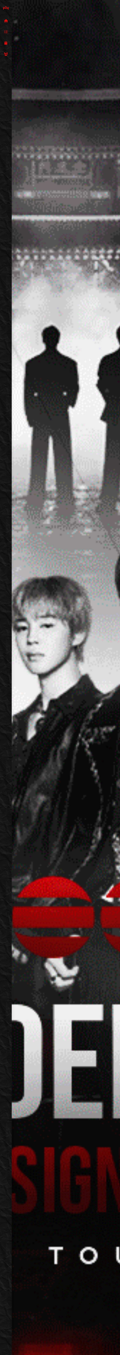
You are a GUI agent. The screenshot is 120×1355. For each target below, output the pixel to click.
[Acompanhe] (6, 43)
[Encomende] (6, 32)
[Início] (6, 21)
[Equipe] (6, 54)
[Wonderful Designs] (6, 8)
